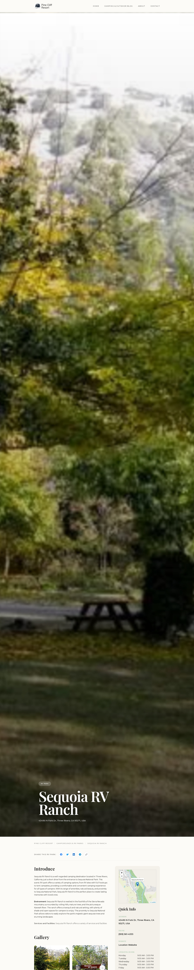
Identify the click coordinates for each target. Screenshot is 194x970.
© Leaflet (153, 902)
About (141, 6)
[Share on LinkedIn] (73, 854)
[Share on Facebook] (61, 854)
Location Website (128, 945)
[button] (137, 884)
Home (96, 6)
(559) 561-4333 (126, 934)
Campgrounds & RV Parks (69, 843)
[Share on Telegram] (80, 854)
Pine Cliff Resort (43, 843)
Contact (155, 6)
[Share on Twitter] (67, 854)
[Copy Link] (86, 854)
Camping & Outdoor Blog (118, 6)
